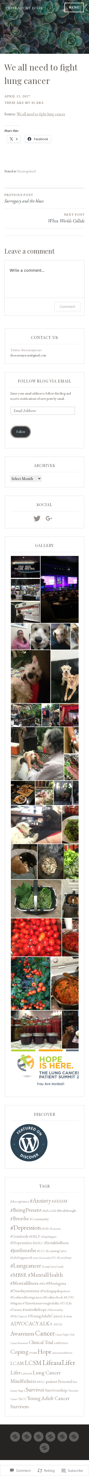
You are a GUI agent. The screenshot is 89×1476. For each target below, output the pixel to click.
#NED (42, 1283)
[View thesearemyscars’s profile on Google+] (50, 519)
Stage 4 (21, 1390)
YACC (22, 1399)
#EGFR (45, 1228)
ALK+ (46, 1323)
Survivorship (56, 1390)
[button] (25, 566)
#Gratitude (19, 1236)
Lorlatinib (26, 1373)
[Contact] (44, 1446)
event (33, 1352)
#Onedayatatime (25, 1290)
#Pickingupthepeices (55, 1290)
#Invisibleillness (56, 1242)
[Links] (50, 1434)
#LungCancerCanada (53, 1266)
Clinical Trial (41, 1342)
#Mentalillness (24, 1283)
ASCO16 (57, 1324)
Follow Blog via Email (44, 381)
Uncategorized (26, 171)
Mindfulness (23, 1381)
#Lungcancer (25, 1265)
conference (61, 1343)
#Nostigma (56, 1283)
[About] (39, 1434)
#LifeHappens (19, 1258)
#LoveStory (64, 1258)
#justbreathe (23, 1250)
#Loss (33, 1257)
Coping (19, 1351)
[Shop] (62, 1434)
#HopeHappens (48, 1236)
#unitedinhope (35, 1309)
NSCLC (41, 1382)
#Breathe (19, 1218)
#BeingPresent (26, 1209)
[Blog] (27, 1434)
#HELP (34, 1236)
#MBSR (18, 1274)
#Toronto (16, 1310)
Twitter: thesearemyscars (25, 350)
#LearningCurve (56, 1251)
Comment (67, 306)
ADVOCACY (24, 1323)
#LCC (41, 1251)
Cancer (45, 1333)
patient (51, 1381)
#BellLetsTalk (49, 1210)
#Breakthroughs (66, 1210)
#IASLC (38, 1243)
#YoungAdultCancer (45, 1316)
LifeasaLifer (58, 1362)
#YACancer (18, 1316)
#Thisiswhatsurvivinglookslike (41, 1303)
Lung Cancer (47, 1372)
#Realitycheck (53, 1297)
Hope (44, 1351)
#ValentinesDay (55, 1310)
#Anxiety (40, 1200)
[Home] (15, 1434)
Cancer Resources (19, 1343)
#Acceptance (19, 1201)
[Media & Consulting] (74, 1434)
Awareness (22, 1333)
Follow (20, 432)
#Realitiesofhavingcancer (26, 1297)
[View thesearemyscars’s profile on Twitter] (38, 519)
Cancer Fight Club (64, 1334)
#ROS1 (69, 1297)
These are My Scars (24, 103)
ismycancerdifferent (62, 1352)
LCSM (33, 1362)
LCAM (17, 1363)
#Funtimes (55, 1228)
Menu (74, 7)
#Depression (25, 1227)
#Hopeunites (21, 1242)
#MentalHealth (45, 1274)
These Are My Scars (24, 8)
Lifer (15, 1372)
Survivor (35, 1389)
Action (67, 1316)
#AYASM (59, 1201)
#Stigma (16, 1303)
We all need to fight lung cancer (41, 114)
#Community (39, 1218)
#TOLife (66, 1303)
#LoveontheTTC (47, 1258)
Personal (65, 1381)
